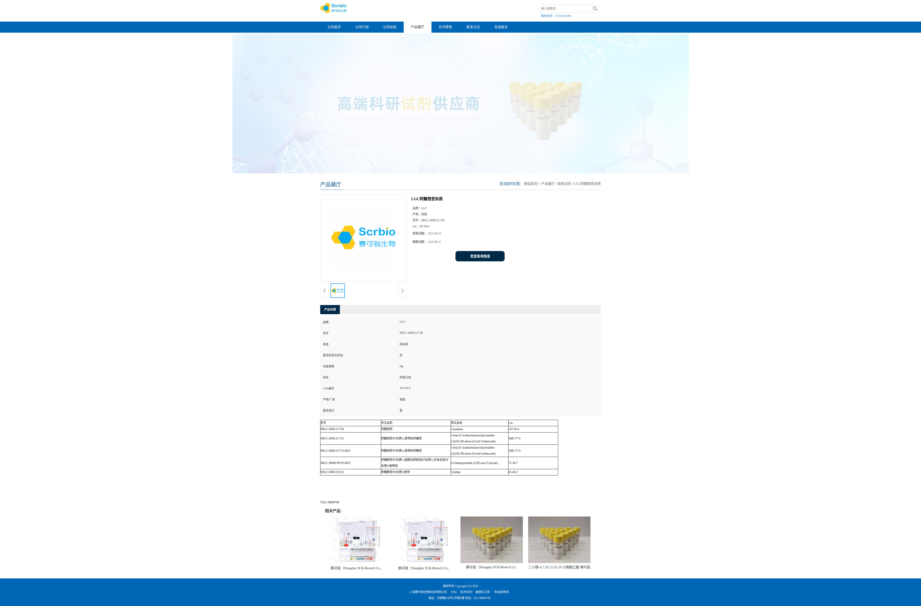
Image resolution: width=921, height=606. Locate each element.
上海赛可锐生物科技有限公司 (428, 592)
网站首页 (530, 184)
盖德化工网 (482, 592)
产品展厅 (417, 27)
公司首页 (334, 27)
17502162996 (563, 16)
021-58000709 (482, 598)
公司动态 (389, 27)
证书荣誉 (445, 27)
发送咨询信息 (480, 256)
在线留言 (501, 27)
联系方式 (473, 27)
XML (454, 592)
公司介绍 (362, 27)
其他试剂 (564, 184)
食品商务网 (501, 592)
